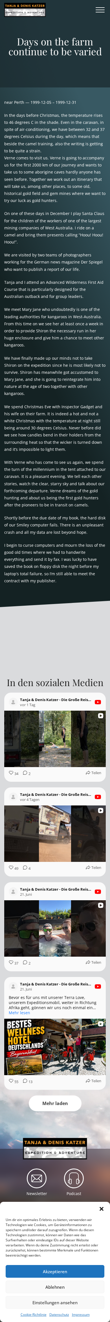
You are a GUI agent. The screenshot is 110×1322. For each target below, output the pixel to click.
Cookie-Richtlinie (34, 1314)
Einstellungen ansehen (55, 1302)
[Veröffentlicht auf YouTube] (97, 702)
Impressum (81, 1314)
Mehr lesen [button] (19, 1012)
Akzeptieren (55, 1271)
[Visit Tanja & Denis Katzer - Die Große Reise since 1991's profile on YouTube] (14, 702)
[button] (101, 1209)
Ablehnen (55, 1287)
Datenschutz (59, 1314)
